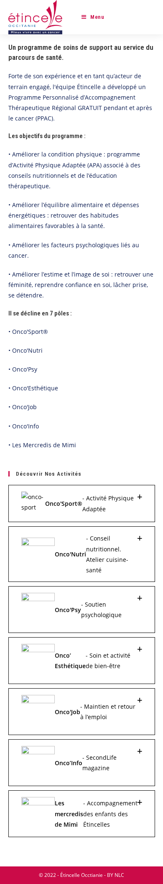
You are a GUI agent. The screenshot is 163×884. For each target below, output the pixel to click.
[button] (81, 503)
